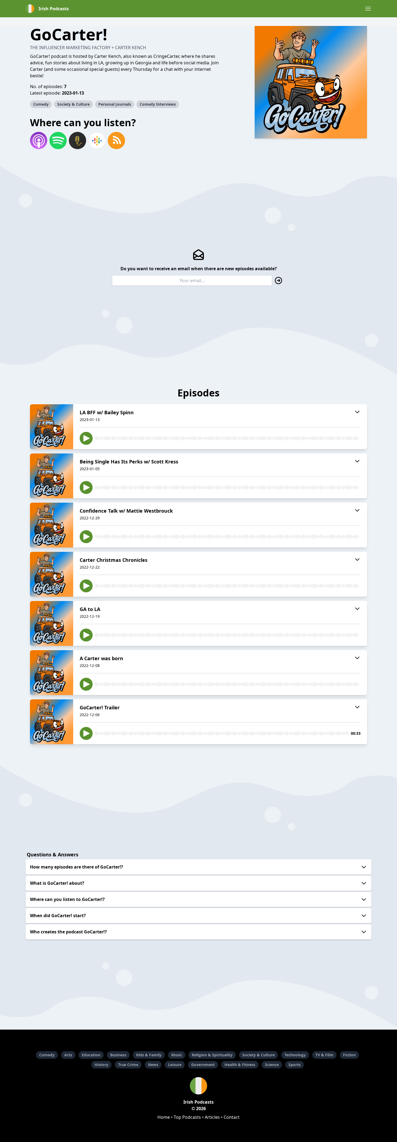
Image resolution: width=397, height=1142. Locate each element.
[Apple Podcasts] (38, 140)
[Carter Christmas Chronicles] (51, 574)
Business (118, 1054)
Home (163, 1117)
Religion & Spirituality (212, 1054)
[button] (368, 8)
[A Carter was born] (51, 672)
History (101, 1064)
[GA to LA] (51, 623)
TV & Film (324, 1054)
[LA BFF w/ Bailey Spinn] (51, 426)
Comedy (41, 104)
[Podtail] (77, 140)
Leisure (174, 1064)
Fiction (349, 1054)
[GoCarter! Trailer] (51, 721)
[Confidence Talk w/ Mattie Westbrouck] (51, 525)
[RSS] (116, 140)
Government (203, 1064)
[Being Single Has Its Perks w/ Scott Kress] (51, 475)
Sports (294, 1064)
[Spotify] (58, 140)
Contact (232, 1117)
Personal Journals (114, 104)
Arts (68, 1054)
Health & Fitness (239, 1064)
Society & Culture (73, 104)
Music (176, 1054)
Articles (212, 1117)
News (153, 1064)
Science (272, 1064)
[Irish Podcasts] (198, 1085)
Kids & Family (149, 1054)
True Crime (128, 1064)
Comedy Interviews (158, 104)
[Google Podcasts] (97, 140)
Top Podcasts (187, 1117)
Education (91, 1054)
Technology (295, 1054)
